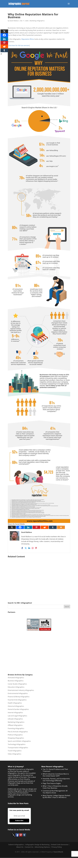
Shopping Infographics (16, 738)
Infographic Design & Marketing (37, 845)
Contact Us (29, 847)
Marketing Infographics (37, 21)
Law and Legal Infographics (17, 716)
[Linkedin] (28, 527)
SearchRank (58, 852)
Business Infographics (15, 681)
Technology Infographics (16, 744)
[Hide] (1, 54)
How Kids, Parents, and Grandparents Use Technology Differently (56, 780)
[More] (61, 527)
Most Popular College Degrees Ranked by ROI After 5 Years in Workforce (56, 796)
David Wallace (14, 21)
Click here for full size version (18, 45)
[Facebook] (20, 527)
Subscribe (19, 820)
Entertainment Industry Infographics (21, 690)
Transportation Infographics (18, 748)
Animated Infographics (16, 678)
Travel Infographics (14, 751)
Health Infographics (15, 703)
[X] (12, 527)
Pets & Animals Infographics (18, 732)
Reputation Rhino (27, 39)
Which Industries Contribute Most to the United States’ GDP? (56, 775)
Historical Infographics (16, 706)
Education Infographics (16, 687)
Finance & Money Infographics (18, 697)
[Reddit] (45, 527)
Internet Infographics (15, 712)
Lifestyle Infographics (15, 719)
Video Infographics (14, 754)
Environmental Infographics (18, 693)
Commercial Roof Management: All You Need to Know (55, 792)
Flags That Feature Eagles (52, 783)
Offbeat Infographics (15, 725)
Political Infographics (15, 735)
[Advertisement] (39, 577)
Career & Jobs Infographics (17, 684)
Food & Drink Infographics (17, 700)
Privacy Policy (56, 847)
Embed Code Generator (59, 845)
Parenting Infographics (16, 728)
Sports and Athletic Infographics (19, 741)
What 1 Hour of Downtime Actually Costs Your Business (55, 787)
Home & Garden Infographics (18, 709)
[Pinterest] (36, 527)
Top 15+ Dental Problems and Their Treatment (55, 770)
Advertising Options (42, 847)
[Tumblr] (53, 527)
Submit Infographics (16, 845)
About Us (19, 847)
